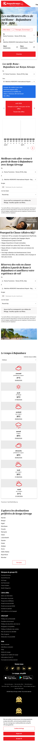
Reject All (19, 733)
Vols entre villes (5, 686)
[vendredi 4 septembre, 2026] (30, 139)
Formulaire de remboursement (9, 660)
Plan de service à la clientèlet (8, 631)
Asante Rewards (5, 577)
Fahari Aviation (5, 585)
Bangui (3, 520)
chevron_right (34, 108)
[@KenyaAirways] (13, 668)
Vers (3, 78)
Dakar (3, 535)
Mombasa (4, 526)
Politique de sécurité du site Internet (10, 624)
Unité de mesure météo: (30, 357)
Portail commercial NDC (7, 603)
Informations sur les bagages (9, 611)
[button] (23, 29)
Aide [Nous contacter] (7, 647)
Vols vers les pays (9, 684)
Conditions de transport (7, 621)
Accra (3, 549)
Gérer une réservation (7, 595)
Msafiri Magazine (6, 588)
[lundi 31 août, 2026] (19, 139)
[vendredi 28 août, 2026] (11, 139)
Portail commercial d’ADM (8, 606)
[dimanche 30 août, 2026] (16, 139)
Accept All (19, 738)
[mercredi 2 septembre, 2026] (25, 139)
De (4, 34)
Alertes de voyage (5, 652)
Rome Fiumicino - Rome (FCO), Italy (14, 36)
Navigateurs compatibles (7, 626)
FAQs (2, 649)
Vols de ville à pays (19, 688)
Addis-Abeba (5, 552)
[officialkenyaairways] (18, 668)
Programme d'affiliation (7, 601)
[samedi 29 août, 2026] (13, 139)
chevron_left (3, 108)
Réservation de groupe (7, 598)
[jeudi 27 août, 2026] (8, 139)
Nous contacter (5, 644)
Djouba (3, 540)
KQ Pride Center (5, 583)
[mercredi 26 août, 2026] (5, 139)
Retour (22, 46)
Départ (5, 46)
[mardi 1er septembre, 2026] (22, 139)
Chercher (19, 54)
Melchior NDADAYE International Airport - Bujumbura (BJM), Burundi (18, 42)
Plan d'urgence (5, 634)
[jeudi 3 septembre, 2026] (28, 139)
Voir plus (19, 562)
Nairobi (3, 518)
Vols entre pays (28, 684)
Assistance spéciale (6, 608)
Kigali (3, 523)
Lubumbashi (5, 537)
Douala (3, 529)
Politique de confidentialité (8, 619)
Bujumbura (4, 554)
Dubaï (3, 543)
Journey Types (5, 191)
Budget (3, 183)
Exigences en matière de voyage (9, 654)
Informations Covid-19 (7, 657)
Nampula (4, 532)
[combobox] (19, 74)
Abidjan (3, 546)
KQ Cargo (3, 580)
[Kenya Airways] (7, 668)
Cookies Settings (19, 728)
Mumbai (3, 557)
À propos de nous (6, 575)
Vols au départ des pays (29, 686)
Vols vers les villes (18, 684)
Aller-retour (6, 29)
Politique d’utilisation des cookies (10, 629)
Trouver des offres (18, 112)
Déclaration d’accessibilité (8, 637)
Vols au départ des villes (16, 686)
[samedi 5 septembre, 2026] (33, 139)
